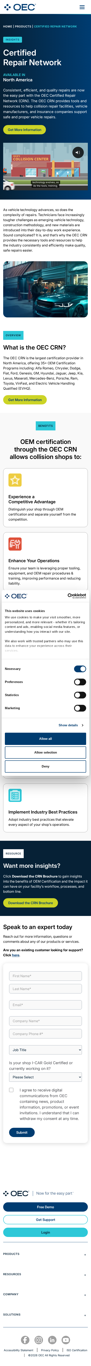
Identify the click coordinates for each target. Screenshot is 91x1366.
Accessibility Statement (18, 1350)
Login (45, 1232)
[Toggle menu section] (45, 1254)
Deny (45, 766)
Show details (68, 725)
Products (23, 26)
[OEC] (20, 7)
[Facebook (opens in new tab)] (25, 1340)
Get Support (45, 1220)
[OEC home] (45, 1193)
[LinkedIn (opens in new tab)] (52, 1340)
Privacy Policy (50, 1350)
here (15, 955)
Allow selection (45, 752)
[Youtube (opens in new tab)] (66, 1340)
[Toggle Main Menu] (82, 7)
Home (7, 26)
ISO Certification (77, 1350)
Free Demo (45, 1207)
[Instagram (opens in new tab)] (38, 1340)
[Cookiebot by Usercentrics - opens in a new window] (67, 596)
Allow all (45, 738)
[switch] (80, 682)
